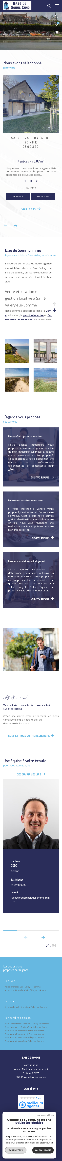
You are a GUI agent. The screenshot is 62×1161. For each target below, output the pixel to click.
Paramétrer (16, 1150)
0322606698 (18, 883)
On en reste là (43, 1115)
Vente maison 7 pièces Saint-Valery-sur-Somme (24, 1036)
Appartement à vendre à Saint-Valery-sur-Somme (25, 988)
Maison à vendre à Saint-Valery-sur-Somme (23, 985)
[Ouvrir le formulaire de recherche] (49, 6)
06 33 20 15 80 (31, 1063)
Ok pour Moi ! (43, 1150)
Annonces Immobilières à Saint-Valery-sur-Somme (26, 1005)
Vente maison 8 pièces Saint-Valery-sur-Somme (24, 1039)
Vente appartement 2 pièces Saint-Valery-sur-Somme (27, 1022)
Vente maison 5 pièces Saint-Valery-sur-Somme (24, 1029)
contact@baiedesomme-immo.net (31, 1067)
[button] (15, 224)
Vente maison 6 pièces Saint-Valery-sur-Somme (24, 1032)
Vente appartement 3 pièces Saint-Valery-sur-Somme (27, 1025)
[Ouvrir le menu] (57, 6)
